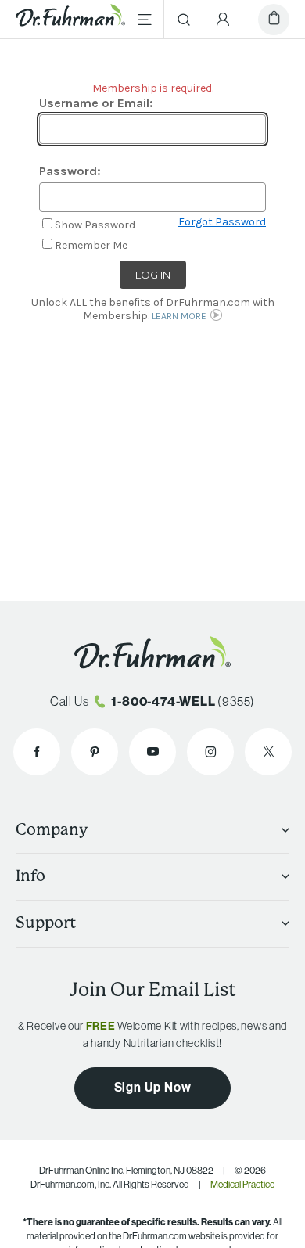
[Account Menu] (223, 19)
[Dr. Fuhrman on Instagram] (210, 751)
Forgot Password (222, 222)
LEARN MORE (179, 316)
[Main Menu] (144, 19)
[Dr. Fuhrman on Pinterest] (94, 751)
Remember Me (91, 245)
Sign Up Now (153, 1087)
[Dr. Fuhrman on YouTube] (152, 751)
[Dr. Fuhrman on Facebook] (36, 751)
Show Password (95, 225)
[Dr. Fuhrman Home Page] (70, 19)
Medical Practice (242, 1184)
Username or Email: (96, 102)
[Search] (183, 19)
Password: (70, 171)
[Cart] (273, 19)
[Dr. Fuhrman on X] (268, 751)
